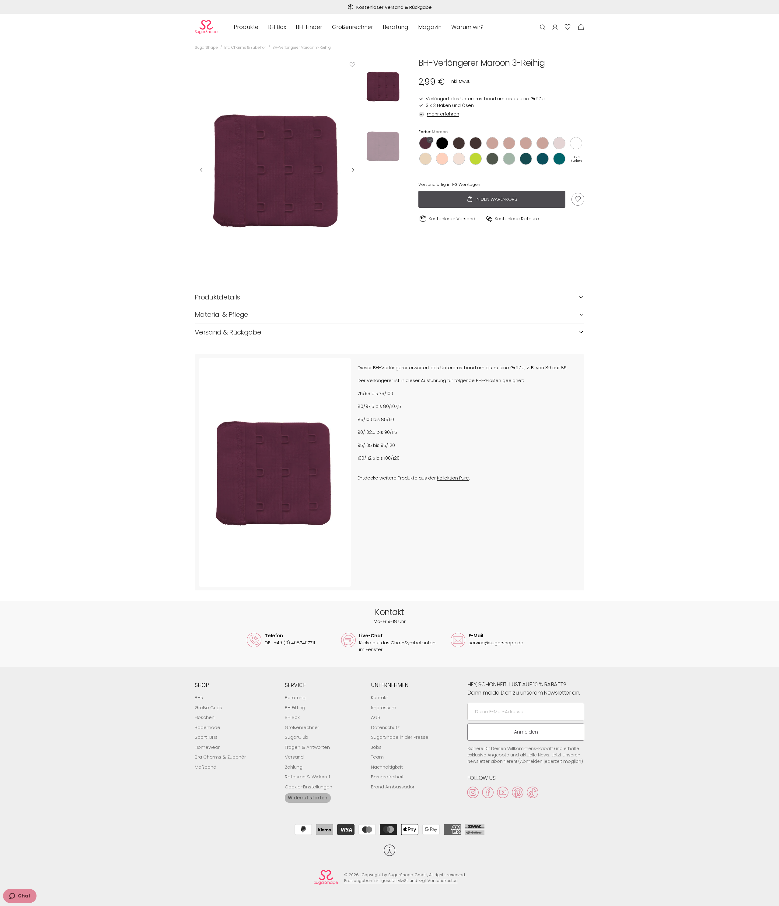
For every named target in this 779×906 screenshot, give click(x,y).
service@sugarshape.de (496, 642)
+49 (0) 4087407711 (290, 642)
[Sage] (509, 159)
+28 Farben (576, 159)
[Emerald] (559, 159)
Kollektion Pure (453, 478)
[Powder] (459, 159)
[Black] (442, 143)
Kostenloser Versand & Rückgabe (394, 7)
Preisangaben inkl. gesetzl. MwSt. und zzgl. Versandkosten (401, 880)
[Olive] (492, 159)
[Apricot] (492, 143)
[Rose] (509, 143)
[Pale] (425, 159)
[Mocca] (459, 143)
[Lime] (476, 159)
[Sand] (559, 143)
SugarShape (206, 47)
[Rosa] (542, 143)
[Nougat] (476, 143)
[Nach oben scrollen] (772, 899)
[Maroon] (425, 143)
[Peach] (442, 159)
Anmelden (526, 731)
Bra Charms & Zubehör (245, 47)
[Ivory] (576, 143)
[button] (542, 27)
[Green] (526, 159)
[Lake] (542, 159)
